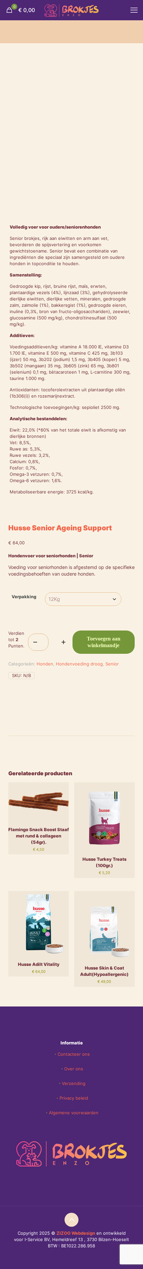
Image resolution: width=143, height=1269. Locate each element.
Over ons (73, 1068)
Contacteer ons (74, 1054)
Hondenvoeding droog (79, 663)
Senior (112, 663)
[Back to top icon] (71, 1220)
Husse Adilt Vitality (39, 964)
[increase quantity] (64, 642)
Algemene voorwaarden (73, 1112)
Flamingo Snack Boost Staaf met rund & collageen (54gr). (38, 836)
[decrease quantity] (35, 642)
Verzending (73, 1083)
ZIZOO (64, 1233)
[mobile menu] (134, 10)
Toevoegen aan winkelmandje (103, 642)
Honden (45, 663)
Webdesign (83, 1233)
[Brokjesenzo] (71, 10)
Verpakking (24, 596)
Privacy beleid (74, 1098)
